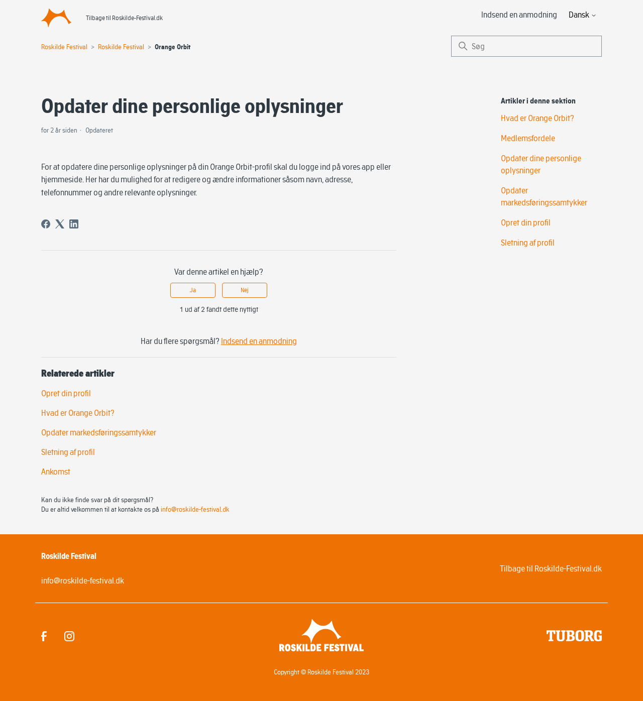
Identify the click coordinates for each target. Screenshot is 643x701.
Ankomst (55, 471)
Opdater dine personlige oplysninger (541, 164)
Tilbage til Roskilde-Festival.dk (124, 18)
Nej (245, 290)
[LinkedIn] (73, 223)
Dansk (580, 15)
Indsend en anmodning (519, 15)
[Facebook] (45, 223)
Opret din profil (66, 393)
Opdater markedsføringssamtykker (98, 432)
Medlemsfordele (528, 138)
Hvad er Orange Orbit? (78, 413)
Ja (193, 290)
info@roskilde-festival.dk (195, 509)
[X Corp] (59, 223)
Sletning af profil (68, 452)
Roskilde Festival (64, 47)
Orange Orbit (172, 47)
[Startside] (56, 18)
